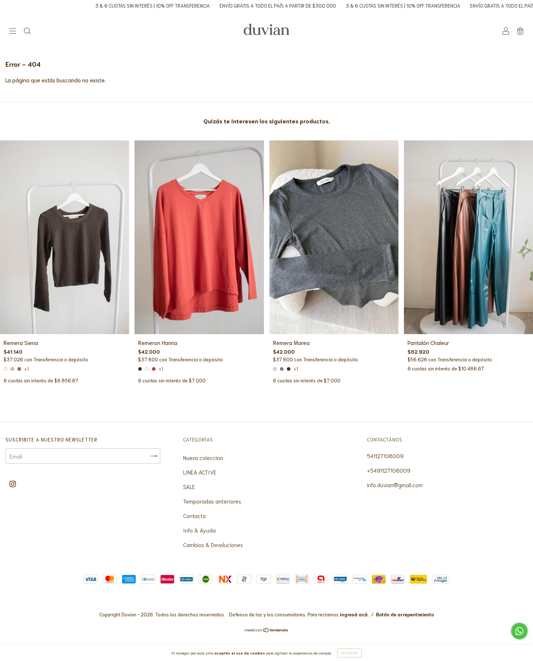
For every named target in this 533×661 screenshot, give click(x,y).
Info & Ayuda (199, 530)
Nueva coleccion (203, 457)
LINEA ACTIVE (199, 472)
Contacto (194, 515)
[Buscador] (27, 30)
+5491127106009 (388, 470)
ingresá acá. (354, 614)
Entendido (349, 653)
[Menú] (12, 30)
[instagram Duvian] (12, 483)
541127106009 (385, 455)
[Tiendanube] (266, 629)
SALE (189, 486)
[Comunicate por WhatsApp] (519, 631)
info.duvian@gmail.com (395, 484)
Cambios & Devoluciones (213, 544)
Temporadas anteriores (212, 501)
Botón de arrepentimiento (405, 614)
